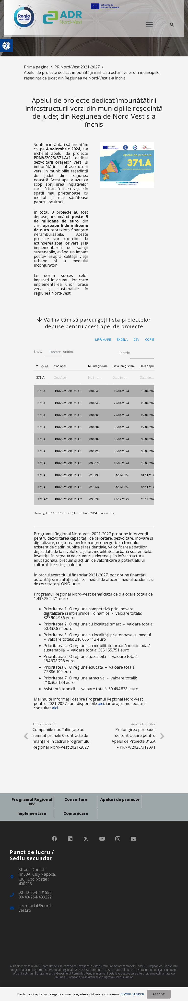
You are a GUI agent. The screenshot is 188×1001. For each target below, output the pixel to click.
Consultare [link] (75, 799)
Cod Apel (60, 366)
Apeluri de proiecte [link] (120, 799)
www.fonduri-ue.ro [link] (120, 977)
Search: (124, 353)
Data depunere (150, 366)
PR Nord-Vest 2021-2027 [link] (77, 67)
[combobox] (52, 352)
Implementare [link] (31, 813)
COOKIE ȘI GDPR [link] (132, 994)
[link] (6, 45)
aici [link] (101, 703)
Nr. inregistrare (98, 366)
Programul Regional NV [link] (32, 801)
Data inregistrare (124, 366)
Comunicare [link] (75, 813)
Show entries (54, 351)
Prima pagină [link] (36, 67)
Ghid (44, 366)
